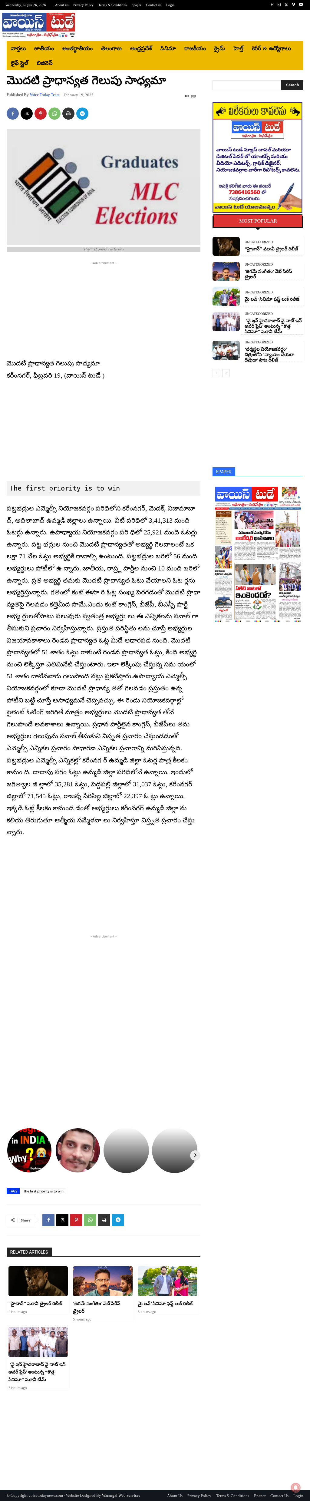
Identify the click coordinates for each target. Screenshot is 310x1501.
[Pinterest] (41, 113)
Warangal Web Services (121, 1495)
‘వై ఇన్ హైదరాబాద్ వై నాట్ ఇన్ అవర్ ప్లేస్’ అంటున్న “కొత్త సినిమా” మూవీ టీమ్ (37, 1372)
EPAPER (224, 471)
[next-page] (226, 373)
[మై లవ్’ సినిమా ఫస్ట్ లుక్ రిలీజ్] (167, 1281)
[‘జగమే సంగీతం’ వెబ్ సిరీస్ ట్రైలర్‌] (102, 1281)
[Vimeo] (293, 4)
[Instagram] (279, 4)
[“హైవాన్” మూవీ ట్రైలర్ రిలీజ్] (38, 1281)
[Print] (68, 113)
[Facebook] (271, 4)
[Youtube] (301, 4)
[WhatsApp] (54, 113)
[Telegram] (82, 113)
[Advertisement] (191, 25)
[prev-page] (216, 373)
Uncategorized (259, 242)
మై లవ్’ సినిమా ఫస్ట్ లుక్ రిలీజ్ (165, 1303)
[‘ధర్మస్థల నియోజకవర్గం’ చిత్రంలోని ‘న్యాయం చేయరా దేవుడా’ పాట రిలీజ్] (226, 350)
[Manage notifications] (296, 1488)
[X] (286, 4)
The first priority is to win (43, 1191)
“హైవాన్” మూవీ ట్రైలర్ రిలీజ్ (35, 1303)
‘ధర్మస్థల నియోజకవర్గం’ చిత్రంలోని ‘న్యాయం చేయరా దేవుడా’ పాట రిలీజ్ (269, 354)
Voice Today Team (45, 95)
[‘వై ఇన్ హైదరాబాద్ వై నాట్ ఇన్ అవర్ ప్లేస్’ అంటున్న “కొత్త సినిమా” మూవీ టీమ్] (38, 1342)
